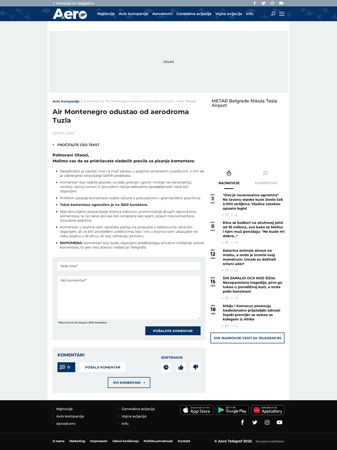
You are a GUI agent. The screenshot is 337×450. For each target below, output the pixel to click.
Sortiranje (172, 357)
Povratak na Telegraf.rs (75, 3)
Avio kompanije (66, 101)
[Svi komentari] (166, 367)
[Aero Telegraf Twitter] (263, 3)
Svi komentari (129, 382)
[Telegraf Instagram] (272, 3)
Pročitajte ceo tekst (76, 144)
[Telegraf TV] (281, 3)
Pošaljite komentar (173, 331)
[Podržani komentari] (181, 367)
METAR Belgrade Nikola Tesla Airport (244, 103)
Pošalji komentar (102, 367)
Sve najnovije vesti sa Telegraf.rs (247, 338)
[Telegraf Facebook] (254, 3)
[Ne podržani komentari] (196, 367)
